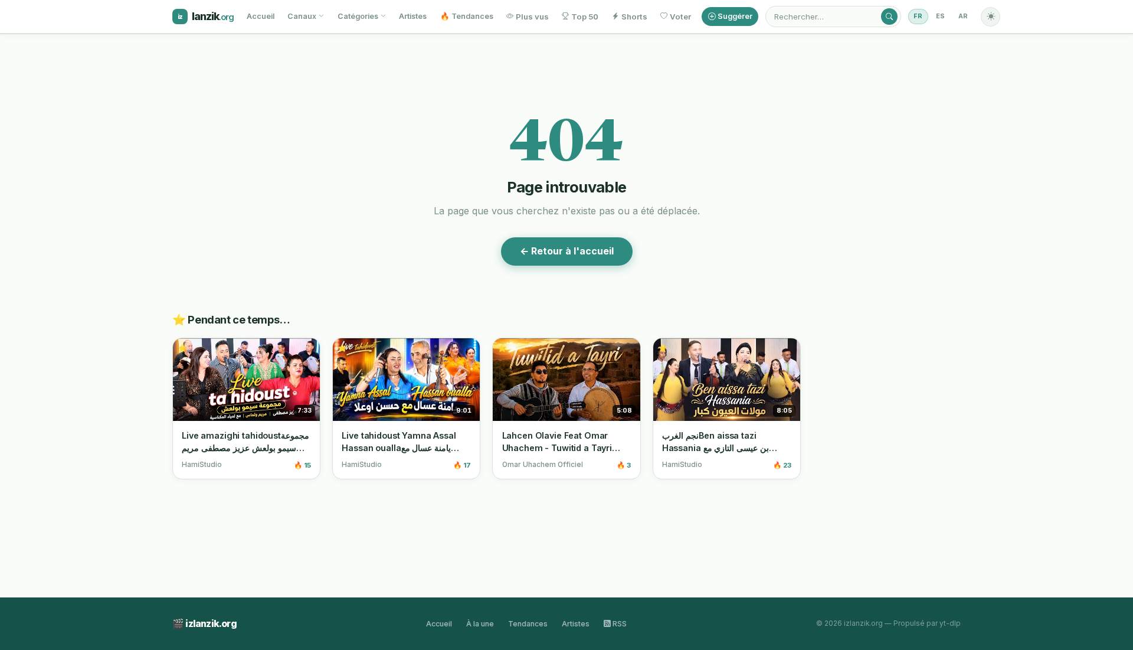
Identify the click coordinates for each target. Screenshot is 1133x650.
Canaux (301, 16)
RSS (619, 623)
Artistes (413, 16)
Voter (680, 16)
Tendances (528, 623)
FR (918, 16)
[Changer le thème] (990, 17)
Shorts (634, 16)
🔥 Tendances (466, 16)
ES (940, 16)
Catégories (358, 16)
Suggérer (735, 16)
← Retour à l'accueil (567, 251)
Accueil (260, 16)
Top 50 (584, 16)
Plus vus (532, 16)
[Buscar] (889, 16)
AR (963, 16)
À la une (480, 623)
